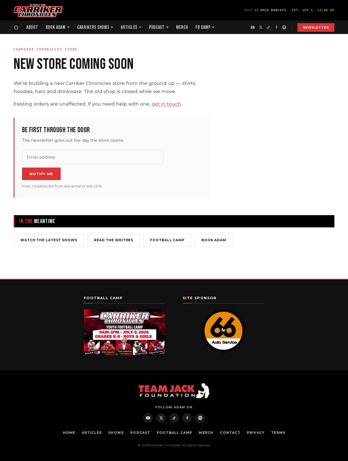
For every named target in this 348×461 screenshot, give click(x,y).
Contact (230, 433)
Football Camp (174, 433)
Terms (278, 433)
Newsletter (316, 27)
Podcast (156, 27)
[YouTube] (253, 27)
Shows (116, 433)
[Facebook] (276, 27)
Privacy (256, 433)
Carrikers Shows (93, 27)
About (32, 27)
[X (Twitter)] (261, 27)
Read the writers (113, 240)
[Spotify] (284, 27)
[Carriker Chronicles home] (38, 10)
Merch (182, 27)
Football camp (167, 240)
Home (69, 433)
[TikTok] (268, 27)
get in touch (166, 104)
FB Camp (202, 27)
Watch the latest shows (48, 240)
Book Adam (56, 27)
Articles (129, 27)
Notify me (41, 174)
